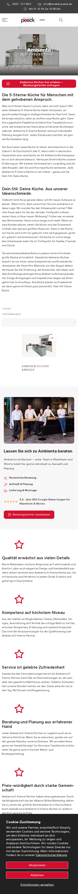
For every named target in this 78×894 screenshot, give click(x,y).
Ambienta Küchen (35, 366)
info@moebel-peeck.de (57, 4)
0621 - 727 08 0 (21, 4)
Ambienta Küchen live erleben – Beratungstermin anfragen (41, 83)
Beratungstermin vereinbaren (31, 514)
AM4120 (28, 369)
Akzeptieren (37, 865)
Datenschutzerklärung (51, 855)
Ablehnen (37, 875)
